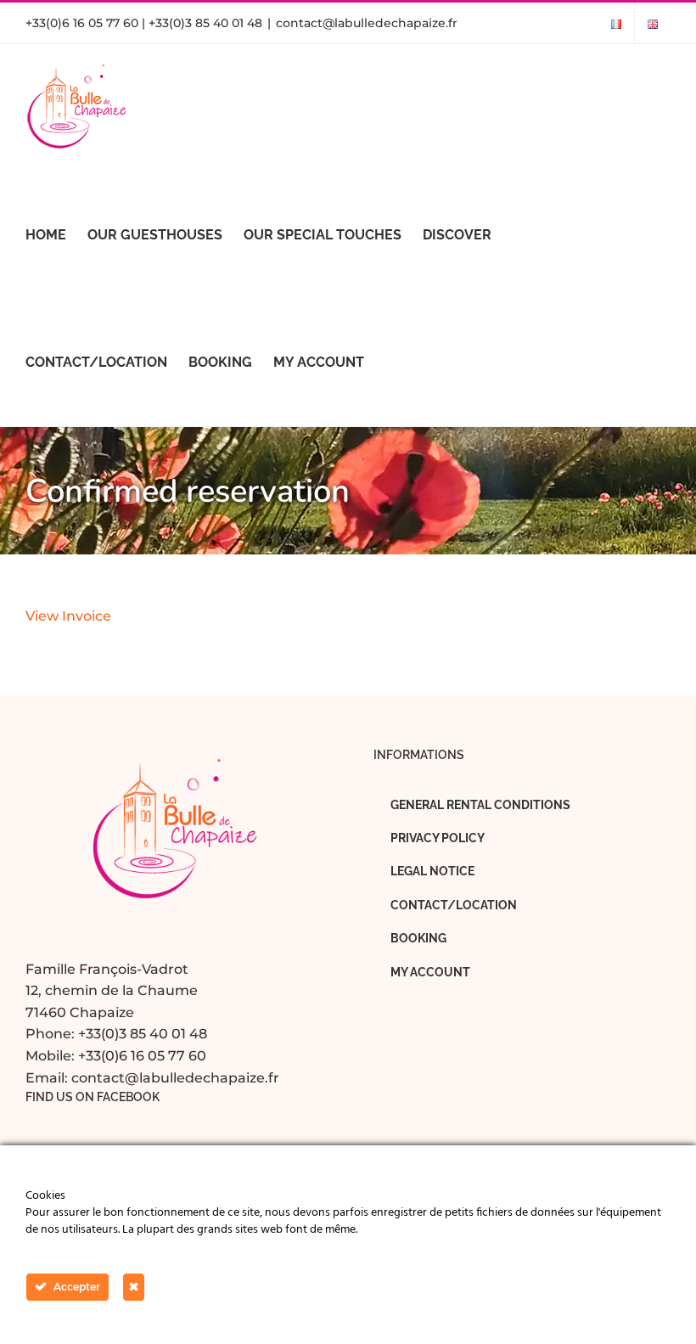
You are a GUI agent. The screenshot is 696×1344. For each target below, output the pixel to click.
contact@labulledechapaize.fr (366, 23)
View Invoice (68, 616)
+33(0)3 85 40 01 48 (142, 1034)
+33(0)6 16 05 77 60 (142, 1056)
